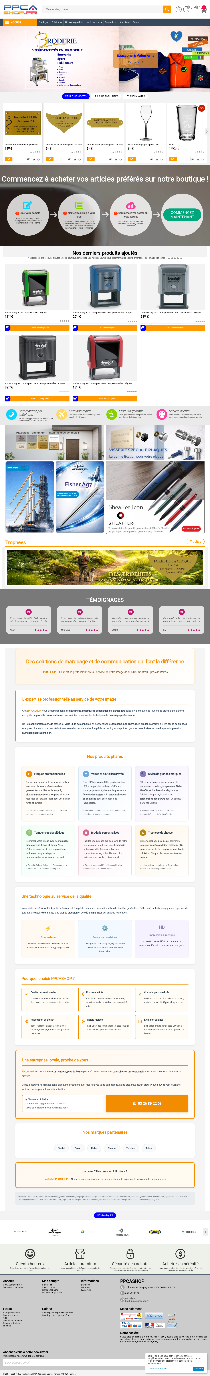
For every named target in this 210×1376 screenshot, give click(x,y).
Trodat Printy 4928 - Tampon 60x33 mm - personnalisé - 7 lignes (103, 312)
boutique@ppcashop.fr (137, 1301)
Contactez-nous (10, 1315)
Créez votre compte (12, 1284)
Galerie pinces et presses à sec (56, 1315)
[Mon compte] (179, 9)
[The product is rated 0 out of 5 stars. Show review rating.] (35, 152)
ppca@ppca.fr (132, 1298)
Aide (5, 1318)
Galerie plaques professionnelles (57, 1312)
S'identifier (47, 1284)
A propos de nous (11, 1312)
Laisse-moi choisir (157, 1368)
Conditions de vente (12, 1320)
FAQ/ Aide (86, 1290)
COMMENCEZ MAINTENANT (182, 214)
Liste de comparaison (52, 1292)
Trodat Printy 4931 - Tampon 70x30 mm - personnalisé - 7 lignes (35, 383)
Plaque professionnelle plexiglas (21, 144)
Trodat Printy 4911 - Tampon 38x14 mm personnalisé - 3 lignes (102, 383)
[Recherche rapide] (167, 9)
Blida (171, 144)
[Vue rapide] (29, 159)
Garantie (85, 1287)
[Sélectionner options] (8, 159)
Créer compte (48, 1287)
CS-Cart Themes (68, 1374)
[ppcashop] (20, 9)
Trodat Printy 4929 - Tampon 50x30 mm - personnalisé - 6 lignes (171, 312)
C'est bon (198, 1368)
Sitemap (7, 1325)
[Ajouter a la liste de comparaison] (34, 159)
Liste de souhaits (50, 1290)
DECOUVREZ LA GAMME (143, 62)
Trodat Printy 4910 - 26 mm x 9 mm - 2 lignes (26, 312)
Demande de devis (11, 1323)
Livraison (85, 1284)
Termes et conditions (13, 1287)
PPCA (34, 1374)
